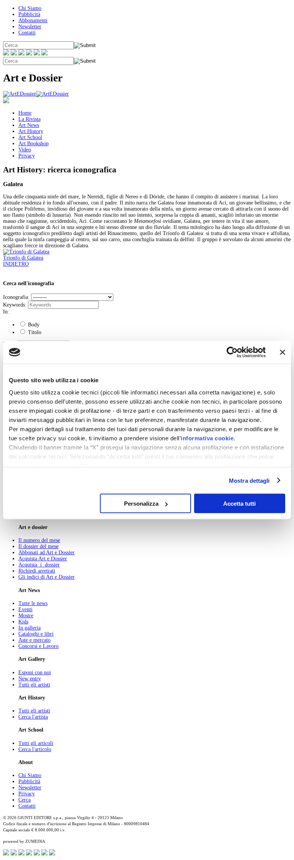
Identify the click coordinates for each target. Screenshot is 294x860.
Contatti (27, 33)
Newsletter (29, 26)
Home (24, 113)
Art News (28, 125)
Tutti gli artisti (34, 685)
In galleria (29, 628)
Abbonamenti (32, 20)
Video (24, 150)
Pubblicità (29, 14)
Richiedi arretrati (36, 571)
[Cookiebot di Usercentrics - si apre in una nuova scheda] (232, 352)
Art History (30, 131)
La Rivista (29, 119)
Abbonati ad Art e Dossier (46, 552)
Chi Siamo (29, 8)
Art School (30, 137)
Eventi (25, 609)
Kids (23, 622)
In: (6, 312)
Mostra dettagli (249, 480)
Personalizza (141, 503)
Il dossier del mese (38, 546)
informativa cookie (207, 438)
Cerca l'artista (33, 717)
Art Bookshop (33, 143)
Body (32, 325)
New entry (29, 679)
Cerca (24, 800)
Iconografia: (16, 297)
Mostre (25, 615)
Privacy (26, 156)
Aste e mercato (34, 640)
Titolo (33, 332)
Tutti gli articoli (35, 743)
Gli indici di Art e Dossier (46, 577)
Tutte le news (32, 603)
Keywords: (14, 305)
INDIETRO (16, 264)
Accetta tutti (239, 503)
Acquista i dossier (39, 565)
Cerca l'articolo (34, 749)
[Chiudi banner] (282, 352)
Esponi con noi (34, 672)
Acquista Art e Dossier (42, 558)
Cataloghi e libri (36, 634)
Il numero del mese (39, 540)
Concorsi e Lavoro (38, 646)
